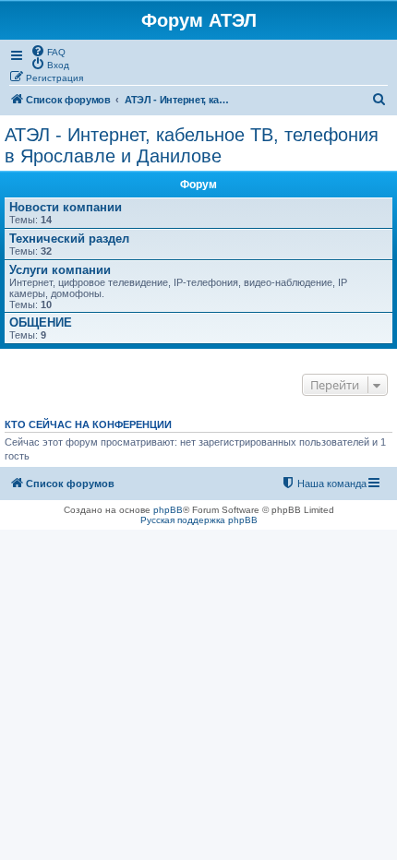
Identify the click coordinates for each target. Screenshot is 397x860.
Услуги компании (60, 270)
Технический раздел (69, 238)
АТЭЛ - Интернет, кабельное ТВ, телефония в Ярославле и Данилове (192, 145)
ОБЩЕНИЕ (40, 322)
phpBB (168, 510)
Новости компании (65, 207)
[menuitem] (48, 50)
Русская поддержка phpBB (199, 520)
